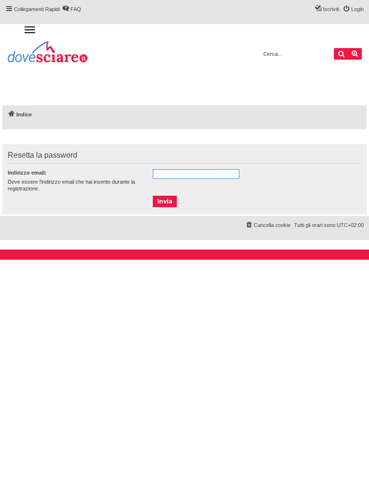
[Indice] (48, 53)
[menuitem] (268, 225)
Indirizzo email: (27, 173)
